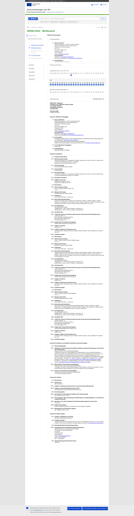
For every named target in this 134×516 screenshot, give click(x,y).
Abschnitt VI (32, 79)
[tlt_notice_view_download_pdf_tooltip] (51, 84)
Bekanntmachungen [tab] (32, 35)
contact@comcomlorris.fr (63, 54)
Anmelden (95, 4)
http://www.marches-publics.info (75, 58)
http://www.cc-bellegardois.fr (67, 56)
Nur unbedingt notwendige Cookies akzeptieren (95, 508)
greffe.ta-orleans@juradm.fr (64, 435)
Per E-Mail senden (35, 55)
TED (28, 27)
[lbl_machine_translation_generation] (67, 89)
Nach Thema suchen (72, 21)
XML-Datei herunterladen (37, 45)
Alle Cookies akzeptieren (74, 508)
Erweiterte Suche (54, 21)
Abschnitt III (32, 72)
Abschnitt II (31, 68)
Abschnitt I (31, 65)
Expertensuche (63, 21)
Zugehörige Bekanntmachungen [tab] (35, 38)
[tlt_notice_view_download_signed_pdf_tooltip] (71, 75)
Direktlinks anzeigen (36, 47)
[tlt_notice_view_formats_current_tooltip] (103, 99)
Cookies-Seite (37, 510)
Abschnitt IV (32, 75)
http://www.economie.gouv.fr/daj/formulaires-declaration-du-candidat (85, 359)
